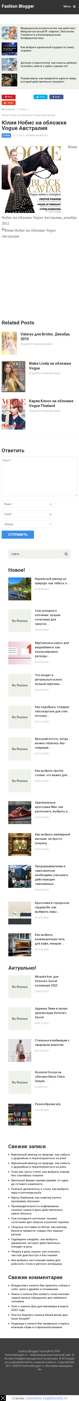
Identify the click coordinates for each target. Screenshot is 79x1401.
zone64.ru (34, 1398)
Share (57, 97)
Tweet (42, 97)
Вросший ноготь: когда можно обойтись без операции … (51, 743)
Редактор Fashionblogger (36, 344)
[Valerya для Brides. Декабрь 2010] (9, 343)
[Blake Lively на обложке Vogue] (13, 376)
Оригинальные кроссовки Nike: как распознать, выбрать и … (52, 807)
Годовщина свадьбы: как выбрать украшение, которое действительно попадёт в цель (35, 1243)
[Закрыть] (3, 1398)
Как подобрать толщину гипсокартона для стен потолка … (52, 711)
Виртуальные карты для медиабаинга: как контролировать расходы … (52, 649)
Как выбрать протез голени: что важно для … (52, 773)
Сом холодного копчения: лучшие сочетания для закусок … (47, 617)
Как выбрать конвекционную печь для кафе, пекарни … (50, 939)
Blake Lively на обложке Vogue (50, 365)
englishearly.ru (55, 1398)
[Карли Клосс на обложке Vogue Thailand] (13, 414)
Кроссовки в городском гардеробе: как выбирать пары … (52, 907)
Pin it (9, 97)
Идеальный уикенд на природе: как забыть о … (52, 581)
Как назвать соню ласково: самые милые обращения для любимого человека (40, 1297)
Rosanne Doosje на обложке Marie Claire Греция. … (50, 1077)
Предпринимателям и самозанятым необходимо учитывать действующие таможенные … (51, 875)
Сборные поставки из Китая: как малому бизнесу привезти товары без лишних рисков (39, 1230)
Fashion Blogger (18, 6)
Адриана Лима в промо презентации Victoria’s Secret (51, 1013)
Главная (10, 109)
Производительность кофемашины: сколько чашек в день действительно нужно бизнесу (37, 1210)
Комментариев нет (37, 135)
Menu (67, 6)
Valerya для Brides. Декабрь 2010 (45, 336)
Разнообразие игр (48, 1104)
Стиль (22, 109)
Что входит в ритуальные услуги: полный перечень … (48, 679)
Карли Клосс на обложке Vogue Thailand (51, 403)
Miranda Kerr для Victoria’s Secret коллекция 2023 (46, 981)
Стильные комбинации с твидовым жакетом (52, 1043)
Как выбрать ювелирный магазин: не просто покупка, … (52, 839)
